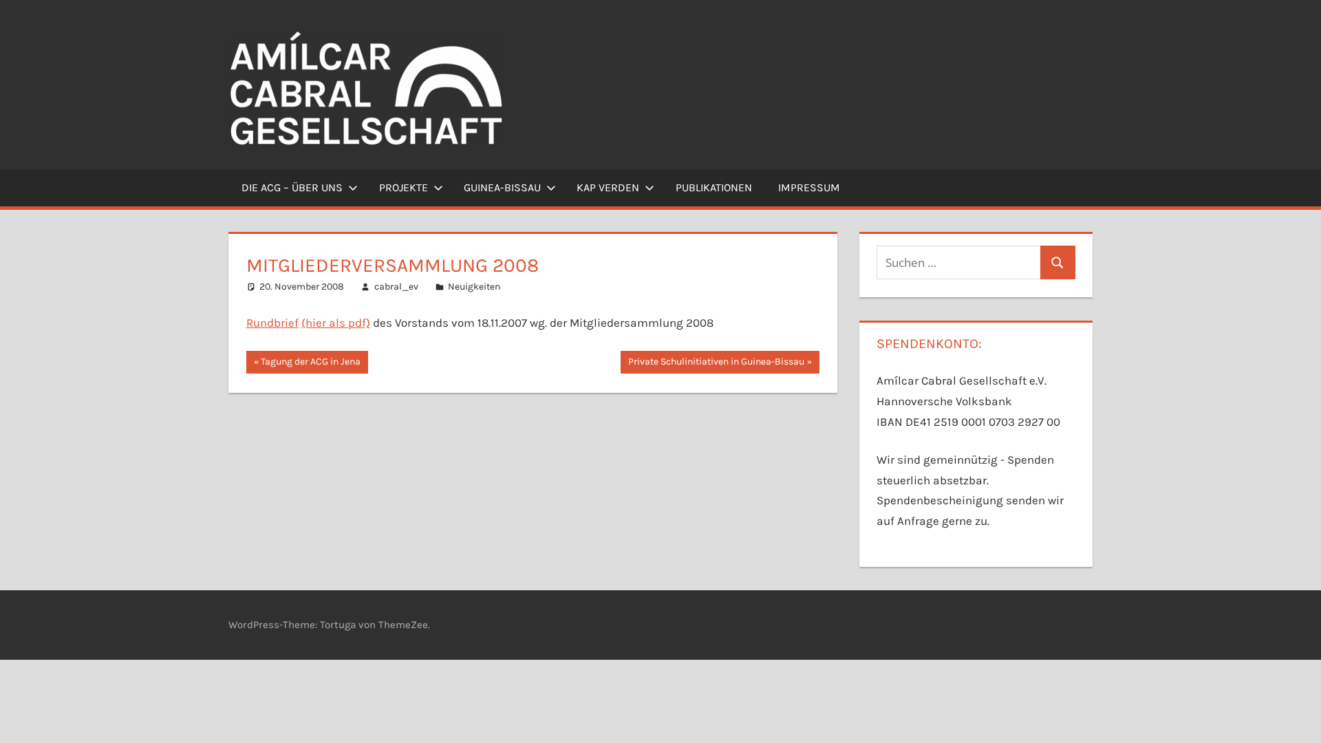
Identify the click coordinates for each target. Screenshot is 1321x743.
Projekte (403, 187)
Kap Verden (608, 187)
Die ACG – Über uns (292, 187)
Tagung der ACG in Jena (310, 364)
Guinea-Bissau (502, 187)
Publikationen (714, 187)
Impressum (809, 187)
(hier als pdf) (335, 323)
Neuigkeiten (474, 286)
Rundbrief (272, 323)
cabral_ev (396, 286)
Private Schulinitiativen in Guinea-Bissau (715, 364)
